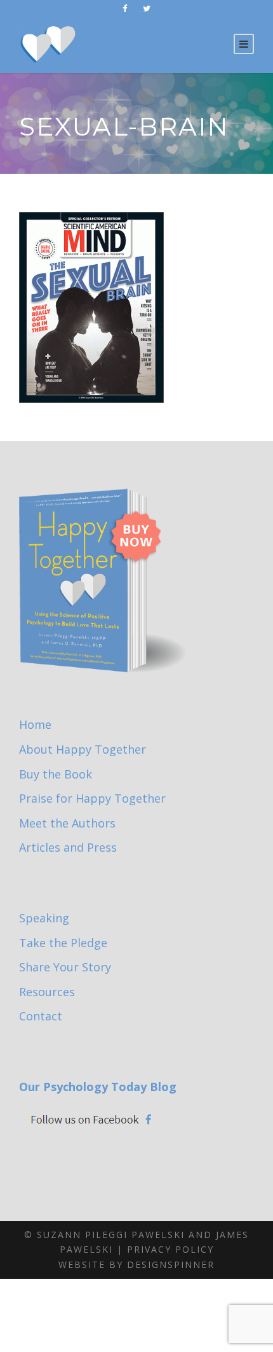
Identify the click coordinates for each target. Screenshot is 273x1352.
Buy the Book (55, 774)
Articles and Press (68, 847)
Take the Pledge (63, 942)
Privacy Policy (170, 1249)
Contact (40, 1016)
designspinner (171, 1264)
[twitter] (146, 8)
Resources (47, 991)
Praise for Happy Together (92, 798)
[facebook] (125, 8)
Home (35, 724)
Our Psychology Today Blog (97, 1086)
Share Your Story (65, 967)
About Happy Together (82, 749)
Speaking (44, 918)
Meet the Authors (67, 823)
